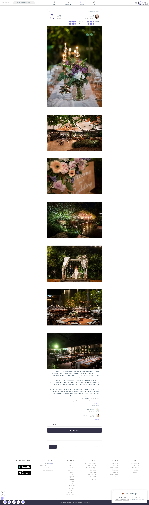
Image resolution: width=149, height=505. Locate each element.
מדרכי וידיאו (136, 472)
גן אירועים (72, 463)
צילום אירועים (114, 469)
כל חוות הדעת (136, 465)
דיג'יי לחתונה (71, 487)
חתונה (73, 483)
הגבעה (87, 7)
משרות (67, 502)
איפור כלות (71, 478)
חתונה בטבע (71, 469)
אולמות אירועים (70, 465)
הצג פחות (96, 403)
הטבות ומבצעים (135, 467)
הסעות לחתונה (71, 492)
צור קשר (62, 502)
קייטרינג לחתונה (70, 471)
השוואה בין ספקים (92, 476)
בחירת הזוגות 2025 (48, 469)
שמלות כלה (71, 476)
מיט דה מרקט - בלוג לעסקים (46, 465)
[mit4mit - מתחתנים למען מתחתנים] (142, 2)
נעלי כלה (72, 481)
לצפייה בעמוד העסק (74, 430)
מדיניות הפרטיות (118, 500)
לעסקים (48, 463)
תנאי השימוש (126, 500)
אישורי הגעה (71, 489)
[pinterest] (5, 503)
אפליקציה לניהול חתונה (90, 463)
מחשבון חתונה (92, 472)
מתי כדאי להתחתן (92, 465)
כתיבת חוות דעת (135, 463)
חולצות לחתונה (92, 469)
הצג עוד (97, 420)
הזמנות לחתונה (92, 471)
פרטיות (72, 502)
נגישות (77, 502)
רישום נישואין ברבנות (91, 467)
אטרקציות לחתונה (113, 474)
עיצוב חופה (71, 472)
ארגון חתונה (115, 472)
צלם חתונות (71, 490)
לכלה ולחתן (115, 465)
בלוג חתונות (93, 478)
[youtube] (9, 503)
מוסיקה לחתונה (114, 467)
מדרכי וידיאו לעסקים (48, 471)
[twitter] (14, 503)
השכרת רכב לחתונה (69, 494)
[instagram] (18, 503)
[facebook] (23, 503)
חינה (73, 474)
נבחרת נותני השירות (48, 467)
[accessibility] (3, 493)
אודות (88, 502)
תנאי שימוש (83, 502)
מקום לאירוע (115, 463)
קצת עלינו (137, 469)
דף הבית (99, 7)
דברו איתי (53, 447)
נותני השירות (93, 7)
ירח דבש (116, 476)
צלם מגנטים (71, 485)
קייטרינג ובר (115, 471)
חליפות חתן (71, 480)
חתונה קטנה (71, 467)
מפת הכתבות (93, 480)
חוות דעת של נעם (80, 7)
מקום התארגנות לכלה (69, 496)
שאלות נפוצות (136, 471)
